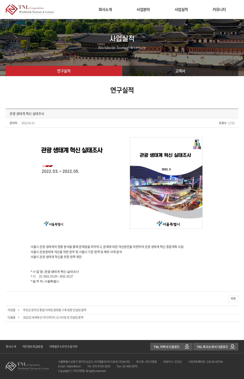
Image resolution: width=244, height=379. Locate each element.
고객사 (180, 71)
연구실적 (63, 71)
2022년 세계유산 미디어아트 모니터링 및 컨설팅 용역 (53, 317)
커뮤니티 (219, 9)
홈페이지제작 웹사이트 (125, 371)
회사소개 (105, 9)
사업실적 (181, 9)
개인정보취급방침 (32, 346)
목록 (233, 298)
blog (140, 371)
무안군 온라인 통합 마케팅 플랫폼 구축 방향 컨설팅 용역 (54, 310)
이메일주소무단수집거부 (63, 346)
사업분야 (143, 9)
